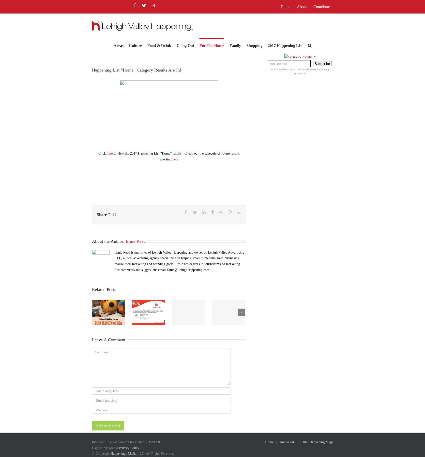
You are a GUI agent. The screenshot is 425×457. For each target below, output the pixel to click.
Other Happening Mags (317, 442)
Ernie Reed (136, 241)
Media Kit (156, 442)
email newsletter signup (284, 69)
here (110, 153)
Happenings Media (124, 454)
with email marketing (309, 69)
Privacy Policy (129, 448)
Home (269, 442)
